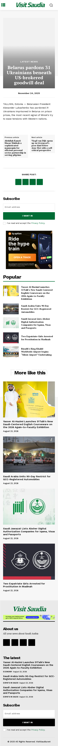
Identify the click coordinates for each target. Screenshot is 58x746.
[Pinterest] (33, 182)
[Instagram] (14, 642)
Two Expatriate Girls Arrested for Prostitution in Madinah (37, 338)
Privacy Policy (38, 223)
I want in (27, 216)
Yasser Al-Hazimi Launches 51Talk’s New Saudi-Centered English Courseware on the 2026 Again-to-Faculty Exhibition (37, 292)
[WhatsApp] (40, 182)
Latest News (29, 62)
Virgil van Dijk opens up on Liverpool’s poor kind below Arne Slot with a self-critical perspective (42, 145)
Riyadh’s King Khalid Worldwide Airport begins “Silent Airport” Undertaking (36, 351)
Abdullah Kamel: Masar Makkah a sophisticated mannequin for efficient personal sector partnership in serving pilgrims (15, 148)
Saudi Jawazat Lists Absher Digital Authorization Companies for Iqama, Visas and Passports (36, 323)
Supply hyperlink (12, 126)
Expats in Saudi (10, 683)
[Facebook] (18, 182)
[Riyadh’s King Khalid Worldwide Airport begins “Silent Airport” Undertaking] (11, 351)
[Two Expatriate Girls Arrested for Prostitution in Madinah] (11, 337)
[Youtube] (31, 642)
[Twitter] (25, 182)
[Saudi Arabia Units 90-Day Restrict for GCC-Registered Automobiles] (11, 309)
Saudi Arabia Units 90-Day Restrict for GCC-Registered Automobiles (36, 308)
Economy (7, 672)
